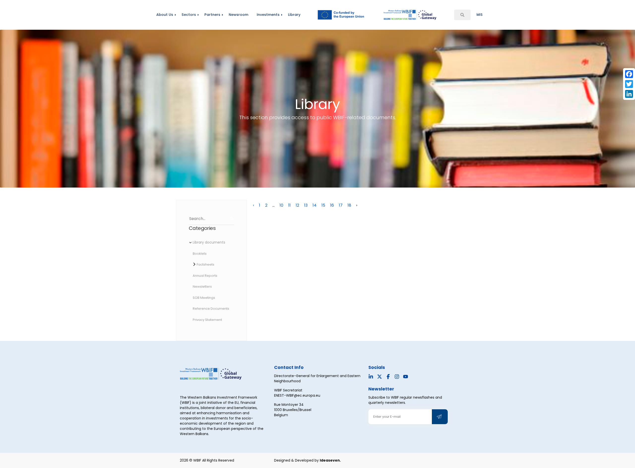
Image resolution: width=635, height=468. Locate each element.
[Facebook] (629, 74)
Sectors (189, 14)
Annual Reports (205, 275)
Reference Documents (211, 308)
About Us (164, 14)
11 (289, 205)
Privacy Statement (207, 319)
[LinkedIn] (629, 94)
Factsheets (205, 264)
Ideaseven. (330, 460)
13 (306, 205)
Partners (212, 14)
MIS (479, 14)
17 (341, 205)
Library (294, 14)
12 (297, 205)
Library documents (209, 242)
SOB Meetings (204, 297)
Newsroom (238, 14)
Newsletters (202, 286)
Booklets (200, 253)
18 (349, 205)
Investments (268, 14)
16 (332, 205)
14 (315, 205)
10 (281, 205)
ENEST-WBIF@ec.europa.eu (297, 395)
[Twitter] (629, 84)
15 (323, 205)
